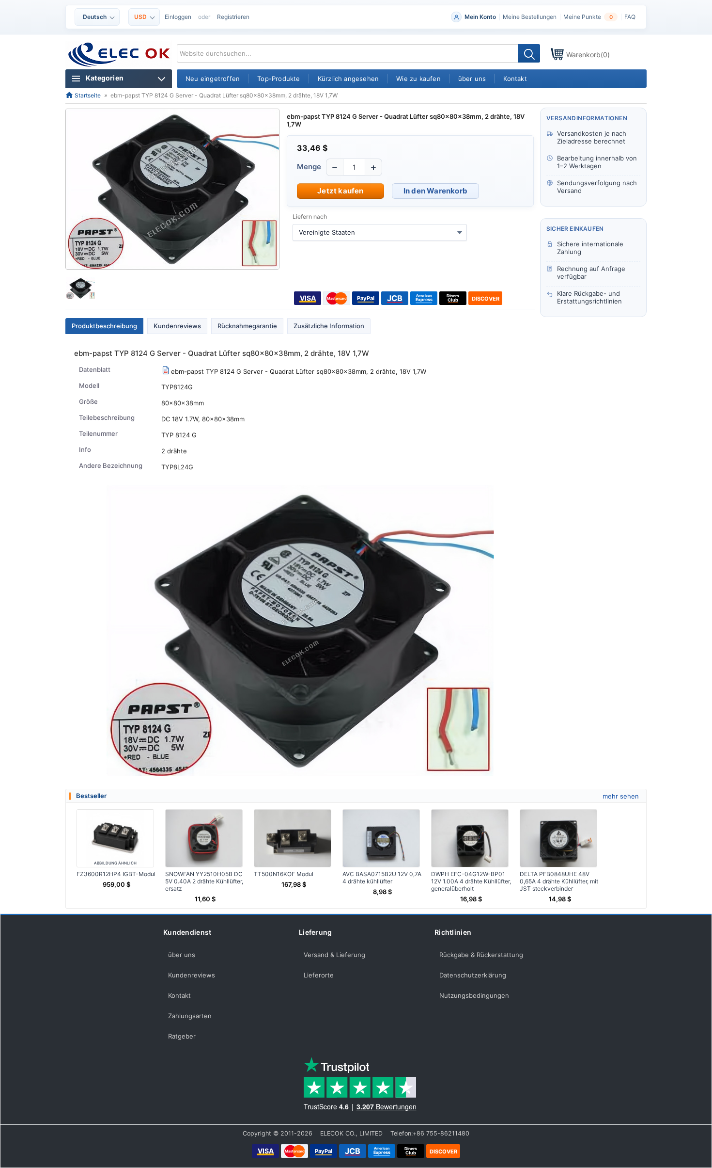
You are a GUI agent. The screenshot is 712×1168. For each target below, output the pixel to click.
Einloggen (178, 16)
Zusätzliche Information (329, 326)
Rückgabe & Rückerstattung (481, 955)
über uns (181, 955)
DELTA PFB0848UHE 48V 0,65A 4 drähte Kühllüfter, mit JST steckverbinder (559, 881)
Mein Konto (480, 16)
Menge (309, 166)
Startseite (87, 95)
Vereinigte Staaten (327, 232)
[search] (529, 53)
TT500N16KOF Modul (283, 874)
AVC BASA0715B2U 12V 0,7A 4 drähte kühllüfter (381, 877)
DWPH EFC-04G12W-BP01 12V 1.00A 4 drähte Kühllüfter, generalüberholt (471, 881)
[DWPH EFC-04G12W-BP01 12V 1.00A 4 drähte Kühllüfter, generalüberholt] (470, 838)
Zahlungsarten (190, 1016)
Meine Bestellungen (530, 16)
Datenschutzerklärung (472, 975)
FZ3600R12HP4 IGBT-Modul (116, 874)
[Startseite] (119, 54)
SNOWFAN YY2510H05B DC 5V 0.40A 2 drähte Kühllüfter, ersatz (204, 881)
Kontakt (179, 995)
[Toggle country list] (459, 232)
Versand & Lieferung (334, 955)
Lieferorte (319, 975)
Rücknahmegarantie (247, 326)
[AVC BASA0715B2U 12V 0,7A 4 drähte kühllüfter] (381, 838)
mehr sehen (621, 796)
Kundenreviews (177, 326)
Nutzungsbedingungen (474, 995)
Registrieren (233, 16)
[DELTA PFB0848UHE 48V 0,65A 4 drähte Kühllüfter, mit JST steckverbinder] (558, 838)
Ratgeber (182, 1036)
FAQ (629, 16)
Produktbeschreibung (104, 326)
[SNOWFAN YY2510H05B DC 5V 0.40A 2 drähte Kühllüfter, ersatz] (204, 838)
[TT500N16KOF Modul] (292, 838)
